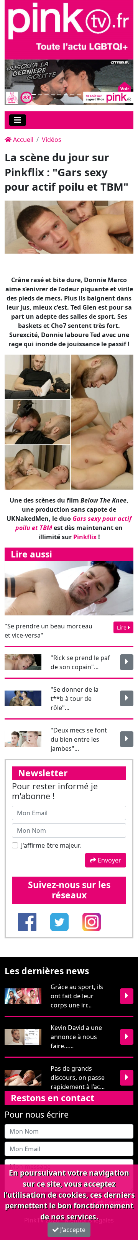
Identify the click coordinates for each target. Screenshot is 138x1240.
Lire (122, 627)
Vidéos (51, 139)
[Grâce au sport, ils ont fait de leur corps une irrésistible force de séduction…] (126, 996)
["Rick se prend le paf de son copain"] (126, 662)
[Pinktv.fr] (69, 29)
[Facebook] (28, 921)
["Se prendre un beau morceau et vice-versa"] (69, 587)
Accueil (22, 139)
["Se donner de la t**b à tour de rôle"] (126, 698)
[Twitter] (60, 921)
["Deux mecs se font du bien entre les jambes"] (126, 739)
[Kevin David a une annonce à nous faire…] (126, 1037)
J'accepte (72, 1230)
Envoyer (108, 860)
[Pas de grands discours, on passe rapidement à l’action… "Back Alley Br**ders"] (126, 1078)
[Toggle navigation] (17, 120)
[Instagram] (91, 921)
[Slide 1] (27, 94)
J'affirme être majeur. (51, 845)
